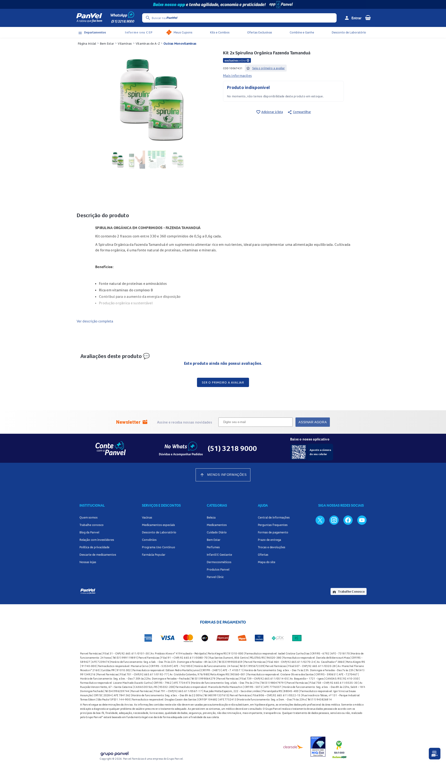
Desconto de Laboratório (349, 32)
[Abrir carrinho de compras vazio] (368, 17)
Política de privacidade (94, 547)
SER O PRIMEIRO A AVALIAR (223, 382)
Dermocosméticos (219, 562)
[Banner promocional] (223, 4)
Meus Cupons (183, 32)
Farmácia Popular (153, 554)
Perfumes (213, 547)
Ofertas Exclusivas (259, 32)
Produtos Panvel (218, 569)
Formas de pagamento (273, 532)
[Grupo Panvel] (114, 752)
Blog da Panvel (89, 532)
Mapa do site (266, 562)
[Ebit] (318, 747)
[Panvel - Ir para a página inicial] (89, 18)
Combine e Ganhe (302, 32)
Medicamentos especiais (158, 525)
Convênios (149, 540)
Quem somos (88, 517)
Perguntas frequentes (273, 525)
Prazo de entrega (269, 540)
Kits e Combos (220, 32)
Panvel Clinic (215, 577)
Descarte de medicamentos (97, 554)
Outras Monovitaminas (180, 43)
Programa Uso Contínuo (158, 547)
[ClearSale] (293, 747)
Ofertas (263, 554)
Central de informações (274, 517)
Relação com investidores (96, 540)
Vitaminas (125, 43)
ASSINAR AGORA (312, 422)
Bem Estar (107, 43)
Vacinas (147, 517)
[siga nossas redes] (320, 520)
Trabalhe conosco (91, 525)
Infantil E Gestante (219, 554)
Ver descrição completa (95, 321)
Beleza (211, 517)
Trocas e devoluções (271, 547)
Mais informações (237, 75)
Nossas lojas (87, 562)
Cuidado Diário (217, 532)
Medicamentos (217, 525)
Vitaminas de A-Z (148, 43)
